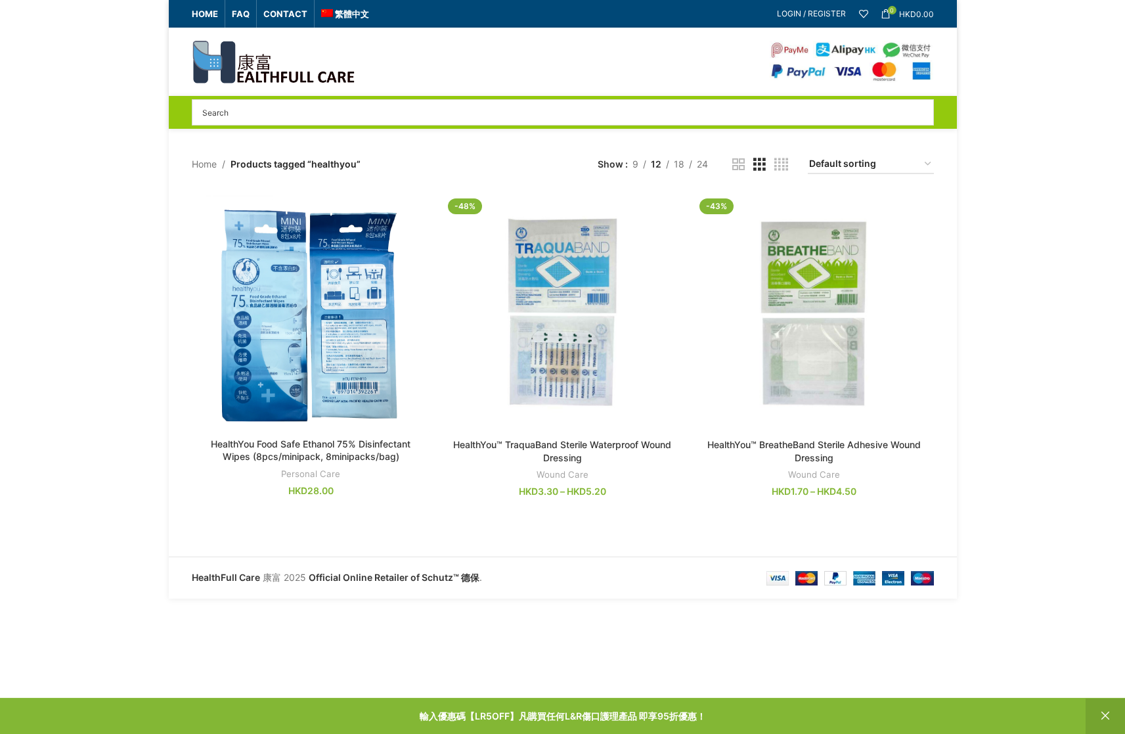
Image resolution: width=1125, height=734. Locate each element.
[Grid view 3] (759, 164)
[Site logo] (274, 60)
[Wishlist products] (863, 14)
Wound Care (562, 474)
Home (204, 164)
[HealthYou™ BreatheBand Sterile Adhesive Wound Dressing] (814, 313)
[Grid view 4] (781, 164)
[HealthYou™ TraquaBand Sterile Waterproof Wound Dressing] (562, 313)
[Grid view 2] (738, 164)
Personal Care (310, 474)
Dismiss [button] (1105, 716)
